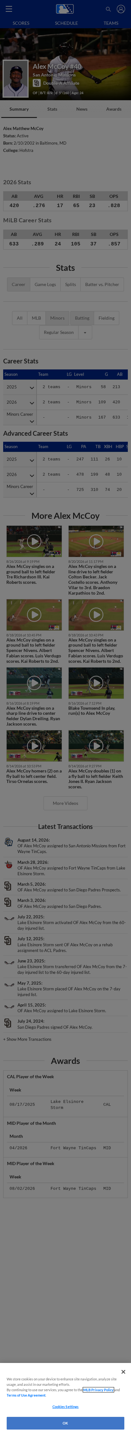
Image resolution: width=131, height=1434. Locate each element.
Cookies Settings (65, 1407)
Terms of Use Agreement (26, 1395)
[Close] (123, 1372)
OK (65, 1423)
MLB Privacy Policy (98, 1390)
